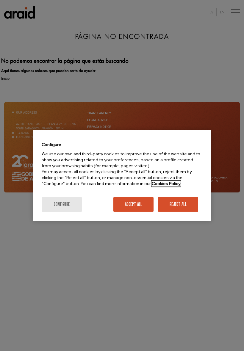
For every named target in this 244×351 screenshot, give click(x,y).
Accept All (133, 204)
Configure (62, 204)
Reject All (178, 204)
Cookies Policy (166, 183)
